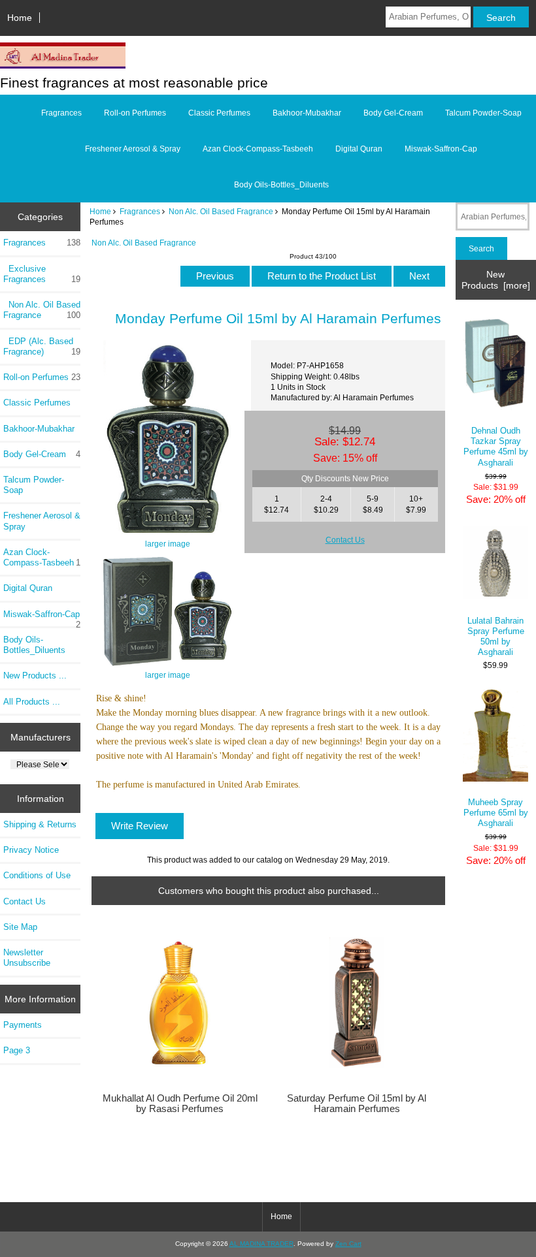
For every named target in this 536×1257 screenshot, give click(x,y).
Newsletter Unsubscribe (26, 957)
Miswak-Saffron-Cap (441, 148)
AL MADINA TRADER (261, 1243)
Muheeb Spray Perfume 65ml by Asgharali (495, 812)
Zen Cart (348, 1243)
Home (19, 17)
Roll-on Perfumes (135, 113)
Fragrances (140, 211)
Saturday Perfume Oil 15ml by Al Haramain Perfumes (356, 1103)
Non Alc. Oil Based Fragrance (221, 211)
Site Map (20, 927)
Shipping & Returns (39, 824)
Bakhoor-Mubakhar (307, 113)
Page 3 (16, 1050)
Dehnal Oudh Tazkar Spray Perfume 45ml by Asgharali (495, 447)
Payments (22, 1025)
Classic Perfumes (219, 113)
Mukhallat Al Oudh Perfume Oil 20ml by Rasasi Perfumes (180, 1103)
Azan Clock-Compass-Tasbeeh (258, 148)
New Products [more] (495, 279)
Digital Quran (358, 148)
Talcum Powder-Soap (483, 113)
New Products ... (35, 675)
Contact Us (24, 901)
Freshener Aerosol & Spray (132, 148)
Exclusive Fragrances (41, 274)
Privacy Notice (31, 850)
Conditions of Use (37, 875)
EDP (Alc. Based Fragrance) (41, 346)
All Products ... (31, 702)
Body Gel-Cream (393, 113)
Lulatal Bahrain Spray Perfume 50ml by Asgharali (495, 637)
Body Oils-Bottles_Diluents (281, 184)
